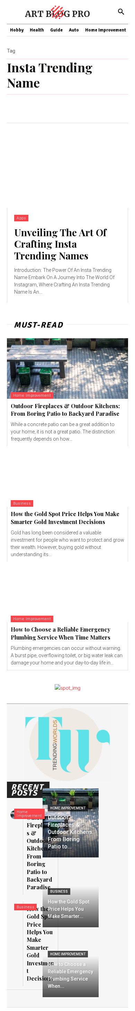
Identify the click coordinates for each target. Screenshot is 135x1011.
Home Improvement (32, 395)
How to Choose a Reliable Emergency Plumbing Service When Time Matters (60, 633)
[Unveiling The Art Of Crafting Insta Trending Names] (67, 165)
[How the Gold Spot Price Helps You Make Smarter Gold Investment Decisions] (67, 476)
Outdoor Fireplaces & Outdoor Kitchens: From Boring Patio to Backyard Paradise (65, 409)
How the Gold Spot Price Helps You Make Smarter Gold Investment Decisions (65, 517)
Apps (21, 218)
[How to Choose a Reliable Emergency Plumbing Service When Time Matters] (67, 592)
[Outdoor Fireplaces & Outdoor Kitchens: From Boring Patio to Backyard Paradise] (67, 368)
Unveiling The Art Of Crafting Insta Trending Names (60, 244)
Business (22, 503)
